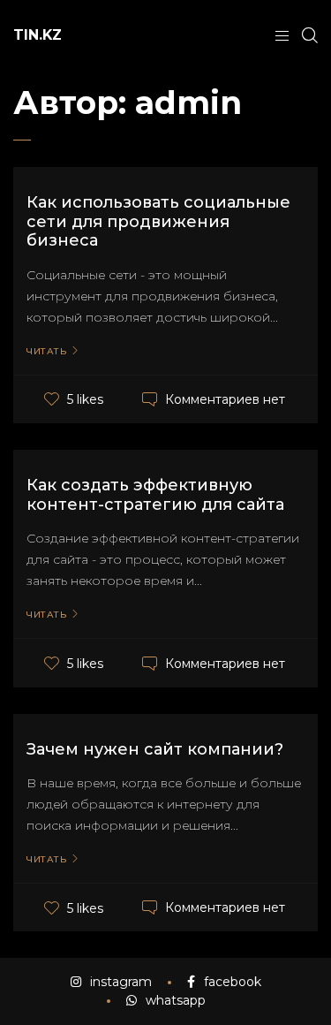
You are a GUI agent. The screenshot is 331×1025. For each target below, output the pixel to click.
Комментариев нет (225, 399)
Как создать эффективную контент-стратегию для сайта (155, 494)
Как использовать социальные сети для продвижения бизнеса (158, 221)
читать (46, 351)
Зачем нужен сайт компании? (154, 749)
